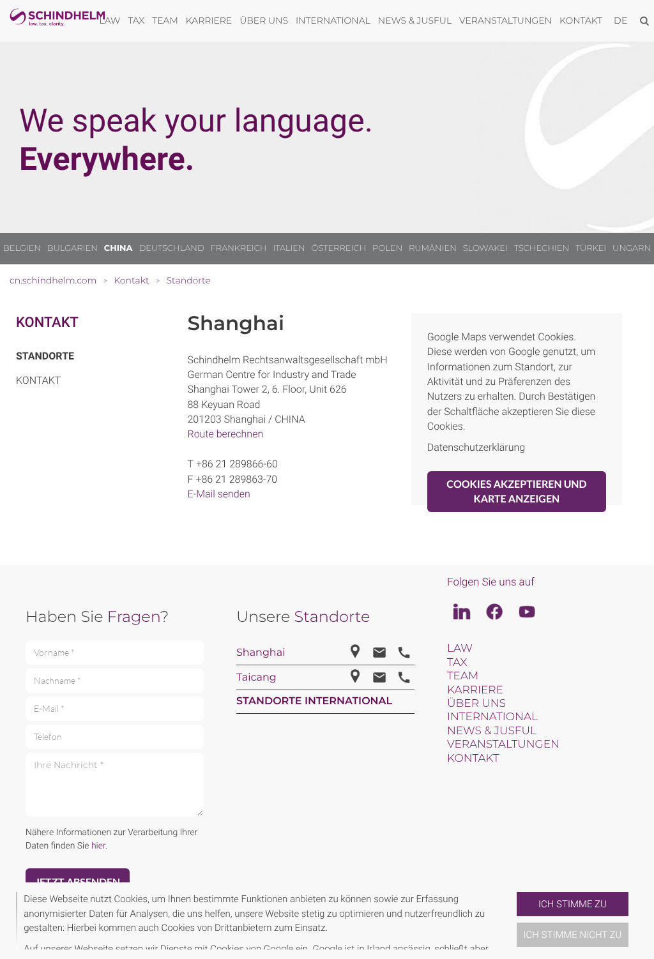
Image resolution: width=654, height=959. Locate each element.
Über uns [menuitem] (264, 20)
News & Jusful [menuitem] (415, 20)
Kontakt (47, 323)
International (492, 717)
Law (460, 648)
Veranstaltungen (503, 744)
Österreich (339, 248)
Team (462, 676)
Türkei (590, 248)
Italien (289, 248)
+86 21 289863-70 (236, 479)
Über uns (476, 703)
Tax (457, 662)
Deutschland (171, 248)
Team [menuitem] (165, 20)
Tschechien (541, 248)
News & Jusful (491, 731)
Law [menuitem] (110, 20)
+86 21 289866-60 (237, 464)
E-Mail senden (219, 494)
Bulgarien (72, 248)
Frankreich (239, 248)
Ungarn (631, 248)
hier (98, 846)
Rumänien (433, 248)
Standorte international (314, 701)
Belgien (22, 248)
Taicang (256, 678)
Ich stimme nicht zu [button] (573, 934)
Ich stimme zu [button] (572, 904)
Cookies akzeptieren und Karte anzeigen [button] (516, 491)
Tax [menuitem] (136, 20)
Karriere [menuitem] (209, 20)
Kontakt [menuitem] (580, 20)
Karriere (475, 690)
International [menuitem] (333, 20)
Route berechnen (226, 434)
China (118, 248)
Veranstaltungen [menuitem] (505, 20)
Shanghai (260, 653)
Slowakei (485, 248)
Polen (387, 248)
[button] (511, 920)
